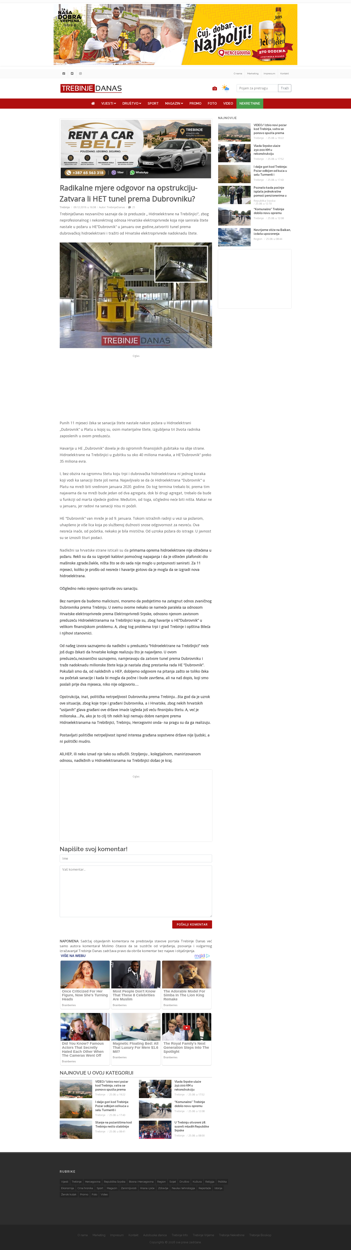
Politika (222, 1181)
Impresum (269, 73)
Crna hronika (85, 1188)
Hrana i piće (147, 1188)
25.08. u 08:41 (117, 1131)
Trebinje (65, 207)
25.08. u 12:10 (264, 203)
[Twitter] (72, 73)
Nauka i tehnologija (183, 1188)
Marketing (253, 73)
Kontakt (284, 73)
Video (228, 103)
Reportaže (205, 1188)
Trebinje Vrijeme (203, 1235)
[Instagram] (80, 73)
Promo (195, 103)
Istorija (218, 1188)
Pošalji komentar (192, 924)
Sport (153, 103)
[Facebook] (64, 73)
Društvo (130, 103)
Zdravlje (163, 1188)
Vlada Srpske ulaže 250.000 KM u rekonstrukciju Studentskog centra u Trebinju (189, 1089)
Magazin (173, 103)
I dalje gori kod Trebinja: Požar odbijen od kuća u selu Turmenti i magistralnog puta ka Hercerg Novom (112, 1109)
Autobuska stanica (155, 1235)
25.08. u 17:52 (196, 1094)
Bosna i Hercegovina (141, 1181)
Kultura (197, 1181)
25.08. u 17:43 (117, 1115)
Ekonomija (67, 1188)
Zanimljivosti (128, 1188)
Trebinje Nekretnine (231, 1235)
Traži (285, 88)
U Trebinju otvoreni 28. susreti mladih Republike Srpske (191, 1126)
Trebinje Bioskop (260, 1235)
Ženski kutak (68, 1194)
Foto (212, 103)
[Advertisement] (35, 104)
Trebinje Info (180, 1235)
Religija (209, 1181)
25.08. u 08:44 (274, 239)
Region (258, 239)
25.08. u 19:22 (117, 1094)
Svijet (172, 1181)
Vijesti (107, 103)
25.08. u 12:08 (196, 1111)
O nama (238, 73)
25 (133, 207)
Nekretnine (249, 103)
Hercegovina (92, 1181)
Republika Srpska (264, 200)
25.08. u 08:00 (196, 1135)
